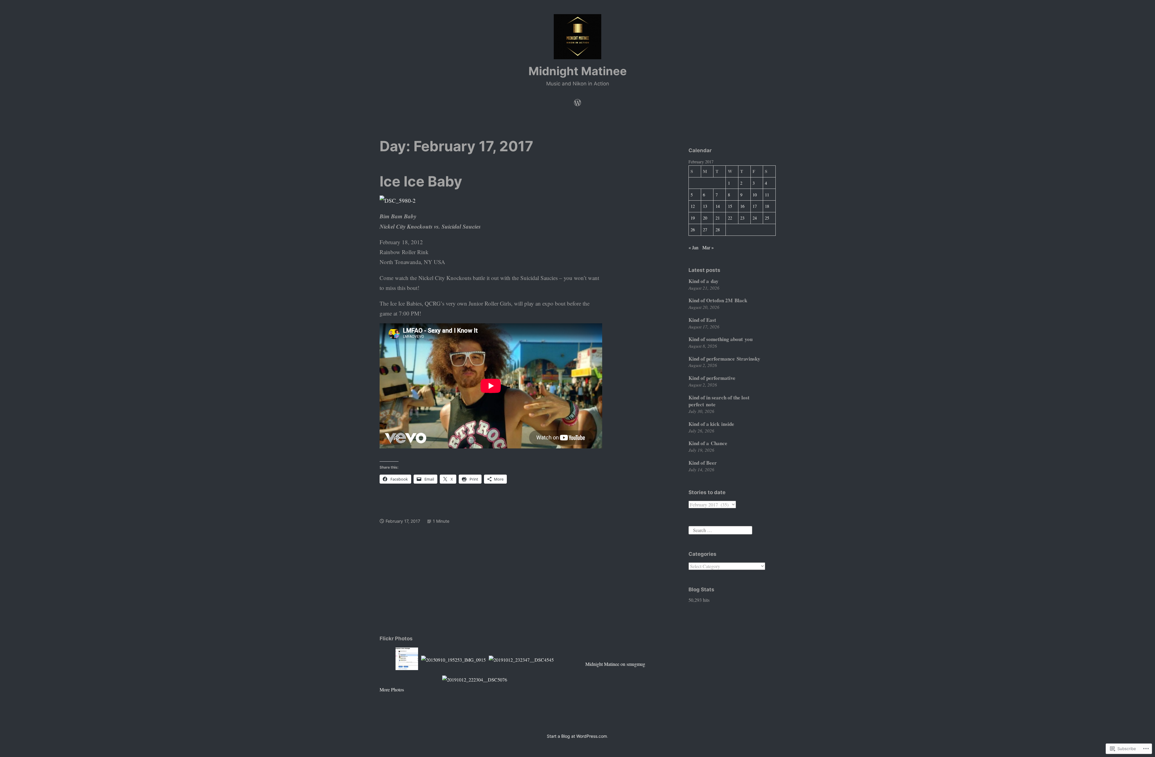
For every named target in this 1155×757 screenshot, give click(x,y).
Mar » (708, 247)
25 (767, 218)
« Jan (693, 247)
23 (742, 218)
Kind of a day (703, 281)
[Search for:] (720, 529)
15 (730, 206)
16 (742, 206)
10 (755, 195)
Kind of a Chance (707, 443)
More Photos (392, 689)
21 (718, 218)
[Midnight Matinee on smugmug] (577, 101)
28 (718, 229)
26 (693, 229)
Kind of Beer (702, 462)
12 (693, 206)
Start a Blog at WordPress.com (577, 736)
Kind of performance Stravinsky (724, 358)
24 (755, 218)
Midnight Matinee (577, 71)
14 (718, 206)
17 (755, 206)
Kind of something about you (720, 339)
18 (767, 206)
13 (705, 206)
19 (693, 218)
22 (730, 218)
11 (767, 195)
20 (705, 218)
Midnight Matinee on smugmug (615, 664)
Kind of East (702, 320)
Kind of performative (711, 378)
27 (705, 229)
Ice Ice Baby (421, 181)
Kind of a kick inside (711, 424)
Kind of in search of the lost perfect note (719, 401)
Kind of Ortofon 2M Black (717, 300)
